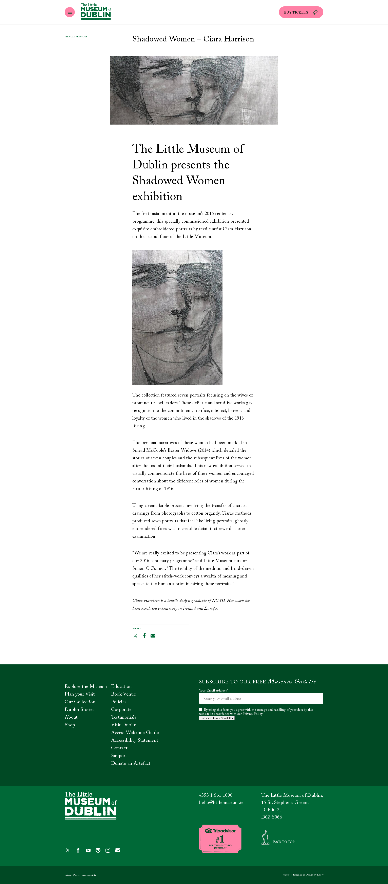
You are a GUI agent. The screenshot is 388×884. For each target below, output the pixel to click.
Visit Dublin (124, 725)
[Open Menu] (70, 12)
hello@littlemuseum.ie (221, 802)
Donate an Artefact (131, 763)
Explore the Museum (86, 686)
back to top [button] (284, 842)
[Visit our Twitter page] (135, 635)
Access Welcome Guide (135, 732)
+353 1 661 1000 (216, 795)
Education (121, 686)
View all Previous (76, 37)
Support (119, 755)
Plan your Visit (80, 694)
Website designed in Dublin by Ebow (303, 875)
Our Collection (80, 702)
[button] (301, 12)
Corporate (121, 709)
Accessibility (89, 875)
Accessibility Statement (134, 740)
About (71, 717)
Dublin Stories (79, 709)
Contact (119, 748)
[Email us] (153, 635)
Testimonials (123, 717)
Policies (119, 702)
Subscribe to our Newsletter (217, 718)
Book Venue (123, 694)
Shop (70, 725)
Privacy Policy (253, 714)
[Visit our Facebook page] (144, 635)
